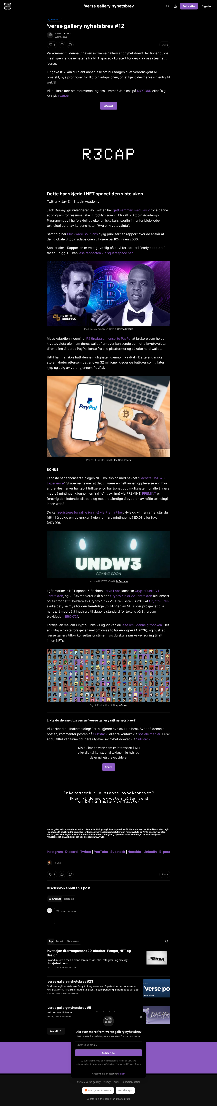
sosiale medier (149, 734)
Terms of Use (124, 1060)
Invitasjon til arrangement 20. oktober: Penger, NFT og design (89, 953)
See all (54, 1031)
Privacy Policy (134, 1064)
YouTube (101, 852)
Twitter (63, 96)
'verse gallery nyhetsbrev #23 (70, 981)
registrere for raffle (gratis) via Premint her (90, 512)
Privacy (107, 1081)
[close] (141, 1017)
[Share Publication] (175, 6)
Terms (116, 1081)
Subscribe (189, 6)
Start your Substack (99, 1090)
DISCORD (144, 91)
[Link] (42, 194)
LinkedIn (150, 852)
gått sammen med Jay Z (131, 210)
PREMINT (149, 493)
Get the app (125, 1090)
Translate (54, 19)
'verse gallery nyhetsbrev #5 (69, 1008)
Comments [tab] (55, 898)
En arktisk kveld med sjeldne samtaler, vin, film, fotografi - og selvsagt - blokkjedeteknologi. (88, 961)
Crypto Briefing (125, 328)
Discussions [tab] (72, 941)
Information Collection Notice (107, 1064)
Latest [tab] (59, 941)
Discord (71, 852)
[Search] (167, 6)
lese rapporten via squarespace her (105, 253)
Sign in (206, 6)
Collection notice (131, 1081)
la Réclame (122, 581)
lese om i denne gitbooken (142, 625)
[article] (108, 961)
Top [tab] (51, 941)
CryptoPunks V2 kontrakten (131, 596)
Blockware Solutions (82, 234)
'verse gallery (63, 33)
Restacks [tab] (69, 898)
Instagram (55, 852)
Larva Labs (112, 591)
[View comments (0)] (62, 44)
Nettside (134, 852)
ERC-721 (71, 617)
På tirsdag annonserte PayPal (108, 339)
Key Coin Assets (122, 460)
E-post (164, 852)
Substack (100, 734)
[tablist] (61, 899)
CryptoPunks (159, 601)
